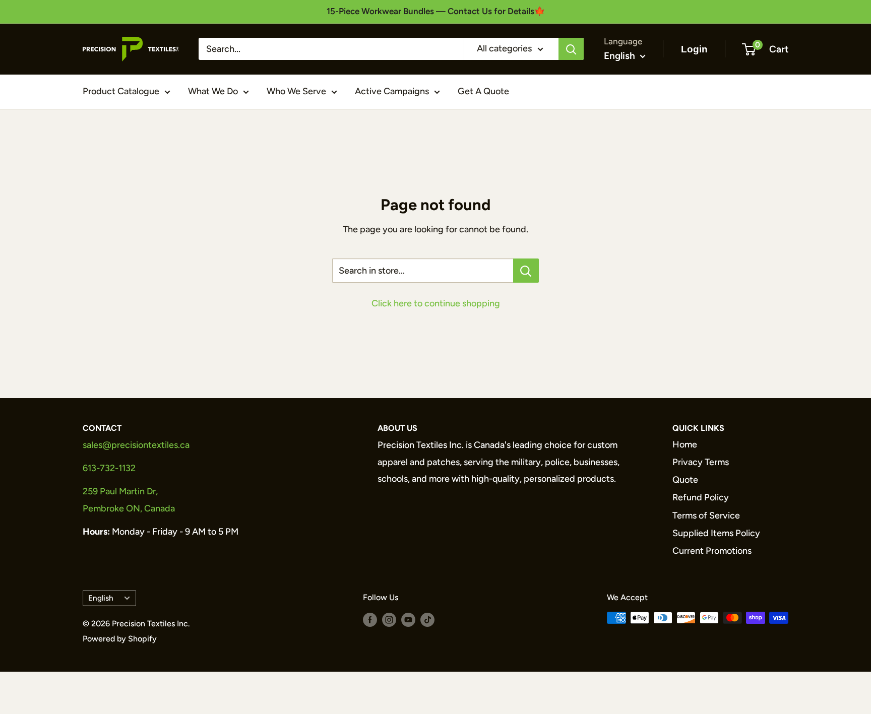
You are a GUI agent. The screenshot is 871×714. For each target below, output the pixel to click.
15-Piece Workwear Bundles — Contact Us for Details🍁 (436, 11)
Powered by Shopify (120, 638)
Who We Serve (296, 91)
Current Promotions (712, 550)
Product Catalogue (121, 91)
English (100, 598)
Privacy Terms (700, 462)
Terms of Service (706, 515)
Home (684, 444)
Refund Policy (700, 497)
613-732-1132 (109, 468)
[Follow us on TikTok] (427, 619)
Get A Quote (483, 91)
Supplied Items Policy (716, 533)
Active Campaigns (392, 91)
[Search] (571, 49)
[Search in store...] (526, 270)
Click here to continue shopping (435, 303)
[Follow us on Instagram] (389, 619)
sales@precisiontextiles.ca (136, 444)
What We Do (213, 91)
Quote (685, 479)
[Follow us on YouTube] (408, 619)
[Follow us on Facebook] (370, 619)
